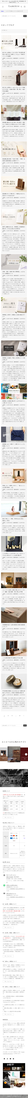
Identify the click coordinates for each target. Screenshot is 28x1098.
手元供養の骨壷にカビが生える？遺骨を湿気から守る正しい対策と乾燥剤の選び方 (14, 691)
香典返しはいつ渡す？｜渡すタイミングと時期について (14, 445)
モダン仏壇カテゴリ (14, 759)
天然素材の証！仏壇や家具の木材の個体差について (14, 625)
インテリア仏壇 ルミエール (15, 1096)
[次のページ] (23, 715)
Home (2, 11)
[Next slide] (26, 754)
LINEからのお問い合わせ (11, 885)
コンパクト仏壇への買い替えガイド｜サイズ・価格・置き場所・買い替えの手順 (14, 590)
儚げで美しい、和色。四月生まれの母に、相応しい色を (14, 519)
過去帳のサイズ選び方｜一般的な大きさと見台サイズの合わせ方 (14, 194)
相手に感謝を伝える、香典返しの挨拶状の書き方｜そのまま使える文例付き (14, 227)
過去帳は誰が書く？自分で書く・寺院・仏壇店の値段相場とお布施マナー (14, 159)
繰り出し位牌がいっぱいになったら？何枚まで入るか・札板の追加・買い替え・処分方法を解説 (14, 89)
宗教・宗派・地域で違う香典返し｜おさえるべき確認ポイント (14, 272)
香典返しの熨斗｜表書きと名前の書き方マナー (14, 315)
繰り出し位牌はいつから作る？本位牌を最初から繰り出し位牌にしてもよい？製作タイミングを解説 (14, 54)
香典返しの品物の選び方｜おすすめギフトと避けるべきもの (14, 401)
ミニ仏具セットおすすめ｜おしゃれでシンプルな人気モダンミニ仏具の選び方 (14, 554)
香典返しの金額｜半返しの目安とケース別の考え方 (14, 358)
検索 (25, 16)
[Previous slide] (2, 754)
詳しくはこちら (8, 817)
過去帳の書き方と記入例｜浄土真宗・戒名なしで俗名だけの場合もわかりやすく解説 (14, 123)
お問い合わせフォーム (11, 893)
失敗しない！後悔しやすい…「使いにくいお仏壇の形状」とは (14, 486)
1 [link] (4, 715)
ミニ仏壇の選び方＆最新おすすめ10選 (13, 658)
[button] (2, 6)
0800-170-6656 (9, 876)
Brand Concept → (7, 783)
